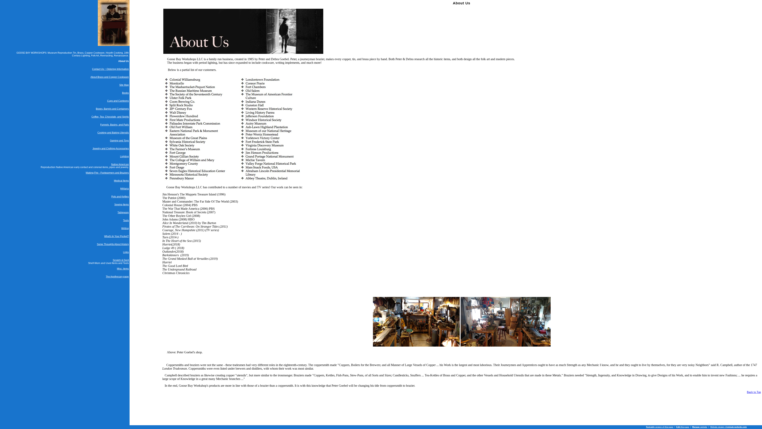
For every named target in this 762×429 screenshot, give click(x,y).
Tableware (123, 212)
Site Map (124, 85)
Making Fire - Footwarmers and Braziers (107, 172)
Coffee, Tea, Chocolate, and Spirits (110, 116)
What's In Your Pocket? (116, 236)
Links (126, 252)
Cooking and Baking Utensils (113, 132)
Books (125, 93)
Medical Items (121, 180)
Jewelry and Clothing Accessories (110, 148)
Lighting (124, 156)
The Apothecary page (117, 276)
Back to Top (754, 392)
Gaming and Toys (119, 140)
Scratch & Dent (121, 260)
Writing (125, 228)
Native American (120, 164)
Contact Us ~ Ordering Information (110, 69)
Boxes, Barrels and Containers (112, 108)
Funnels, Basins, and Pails (114, 124)
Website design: (728, 427)
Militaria (124, 188)
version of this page (659, 427)
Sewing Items (121, 204)
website (699, 427)
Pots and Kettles (120, 196)
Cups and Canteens (118, 101)
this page (682, 427)
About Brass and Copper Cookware (109, 77)
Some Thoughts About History (113, 244)
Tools (126, 220)
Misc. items (123, 268)
